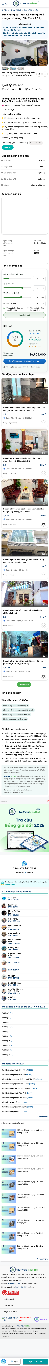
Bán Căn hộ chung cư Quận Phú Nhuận (18, 710)
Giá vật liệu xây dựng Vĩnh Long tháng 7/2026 (30, 1131)
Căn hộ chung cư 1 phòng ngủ (15, 719)
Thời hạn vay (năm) (11, 293)
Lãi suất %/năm (10, 303)
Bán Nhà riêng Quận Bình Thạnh (18, 1084)
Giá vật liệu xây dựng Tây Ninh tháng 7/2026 (30, 1234)
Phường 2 (7, 1050)
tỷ (43, 279)
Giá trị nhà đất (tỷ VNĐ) (13, 274)
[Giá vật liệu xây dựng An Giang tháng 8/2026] (9, 1223)
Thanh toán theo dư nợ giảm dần (15, 309)
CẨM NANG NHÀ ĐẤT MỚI (13, 1123)
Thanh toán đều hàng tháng (37, 309)
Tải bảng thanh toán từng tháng (26, 361)
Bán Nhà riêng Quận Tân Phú (17, 1093)
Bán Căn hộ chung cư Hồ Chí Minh (16, 715)
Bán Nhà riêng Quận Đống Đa (17, 1107)
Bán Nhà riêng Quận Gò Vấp (17, 1074)
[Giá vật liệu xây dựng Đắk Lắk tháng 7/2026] (9, 1146)
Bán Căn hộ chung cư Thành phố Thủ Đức (22, 1079)
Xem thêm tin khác (24, 872)
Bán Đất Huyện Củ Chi (14, 1102)
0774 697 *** (36, 1362)
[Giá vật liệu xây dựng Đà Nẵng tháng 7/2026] (9, 1249)
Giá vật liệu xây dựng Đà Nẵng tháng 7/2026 (30, 1247)
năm (42, 297)
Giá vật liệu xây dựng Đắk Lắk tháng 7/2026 (30, 1144)
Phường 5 (7, 1022)
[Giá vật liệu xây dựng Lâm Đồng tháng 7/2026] (9, 1159)
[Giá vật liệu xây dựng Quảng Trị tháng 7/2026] (9, 1172)
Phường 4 (7, 1036)
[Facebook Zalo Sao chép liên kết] (39, 74)
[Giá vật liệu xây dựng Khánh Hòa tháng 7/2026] (9, 1211)
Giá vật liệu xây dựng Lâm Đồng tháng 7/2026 (30, 1157)
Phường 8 (7, 1017)
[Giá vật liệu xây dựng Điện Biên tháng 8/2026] (9, 1198)
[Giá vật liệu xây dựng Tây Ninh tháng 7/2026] (9, 1236)
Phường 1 (7, 1031)
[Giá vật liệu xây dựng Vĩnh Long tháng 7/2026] (9, 1133)
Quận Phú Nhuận (31, 10)
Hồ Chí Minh (16, 10)
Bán (7, 10)
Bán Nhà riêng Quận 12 (14, 1111)
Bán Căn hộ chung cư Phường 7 (15, 706)
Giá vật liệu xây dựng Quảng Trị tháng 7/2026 (30, 1170)
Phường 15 (7, 1054)
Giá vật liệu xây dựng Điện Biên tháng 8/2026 (30, 1195)
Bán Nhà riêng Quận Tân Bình (17, 1097)
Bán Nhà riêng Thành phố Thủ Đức (19, 1088)
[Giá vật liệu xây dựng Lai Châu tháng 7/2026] (9, 1185)
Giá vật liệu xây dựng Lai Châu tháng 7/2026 (30, 1183)
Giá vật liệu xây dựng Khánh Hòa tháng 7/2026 (31, 1208)
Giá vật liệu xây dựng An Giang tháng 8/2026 (30, 1221)
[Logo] (13, 1270)
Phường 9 (7, 1013)
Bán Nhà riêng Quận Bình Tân (17, 1070)
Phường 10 (7, 1041)
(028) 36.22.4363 (14, 1283)
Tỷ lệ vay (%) (8, 283)
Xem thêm (24, 684)
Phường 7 (7, 1027)
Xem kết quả (24, 315)
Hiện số (7, 147)
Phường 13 (7, 1045)
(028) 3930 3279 (21, 1287)
